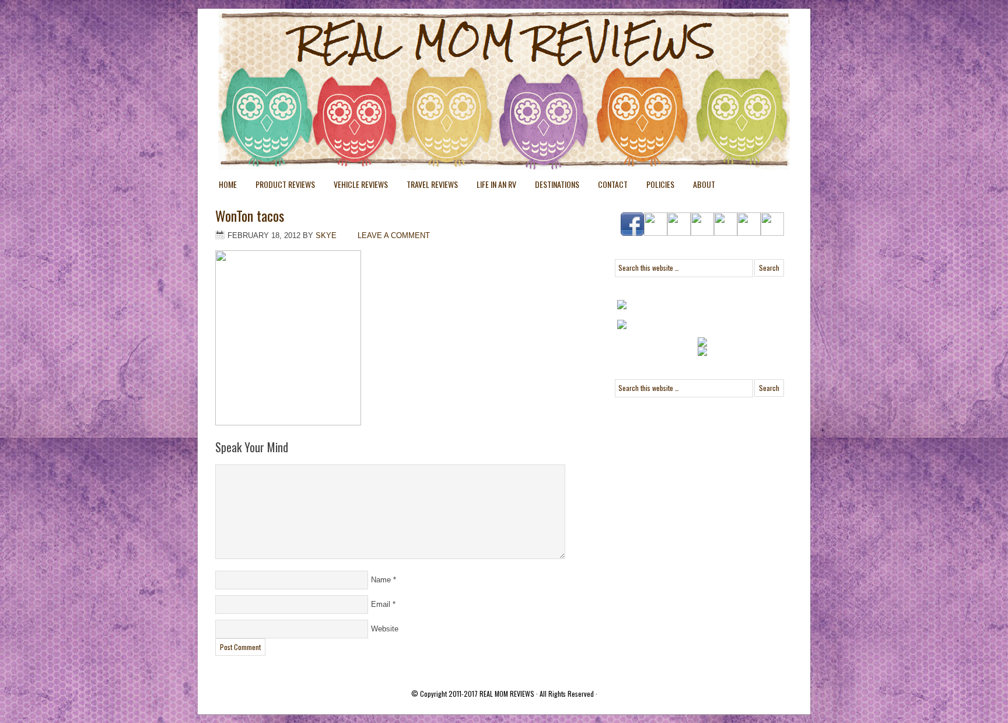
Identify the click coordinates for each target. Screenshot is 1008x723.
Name (381, 579)
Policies (655, 186)
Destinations (552, 186)
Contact (613, 184)
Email (380, 604)
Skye (326, 235)
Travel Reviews (427, 186)
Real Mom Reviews (480, 52)
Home (228, 184)
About (704, 184)
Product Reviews (280, 186)
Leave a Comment (394, 235)
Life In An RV (491, 186)
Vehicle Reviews (356, 186)
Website (384, 628)
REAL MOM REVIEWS (507, 693)
